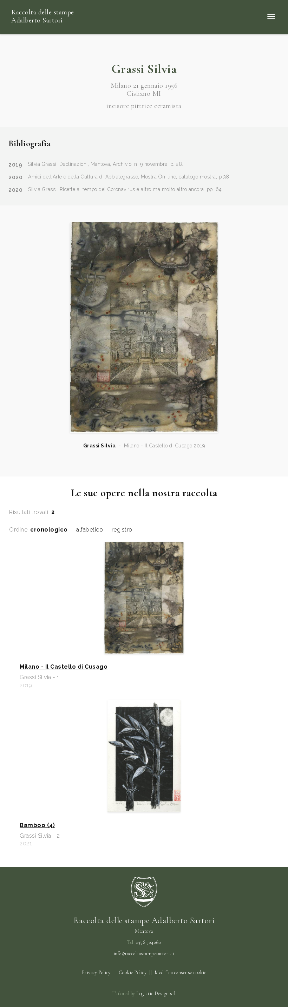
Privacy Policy (96, 972)
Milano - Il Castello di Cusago (63, 667)
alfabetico (89, 530)
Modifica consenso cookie (180, 972)
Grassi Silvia (99, 445)
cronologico (49, 530)
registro (122, 530)
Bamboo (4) (37, 825)
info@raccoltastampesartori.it (144, 954)
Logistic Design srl (156, 993)
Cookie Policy (133, 972)
